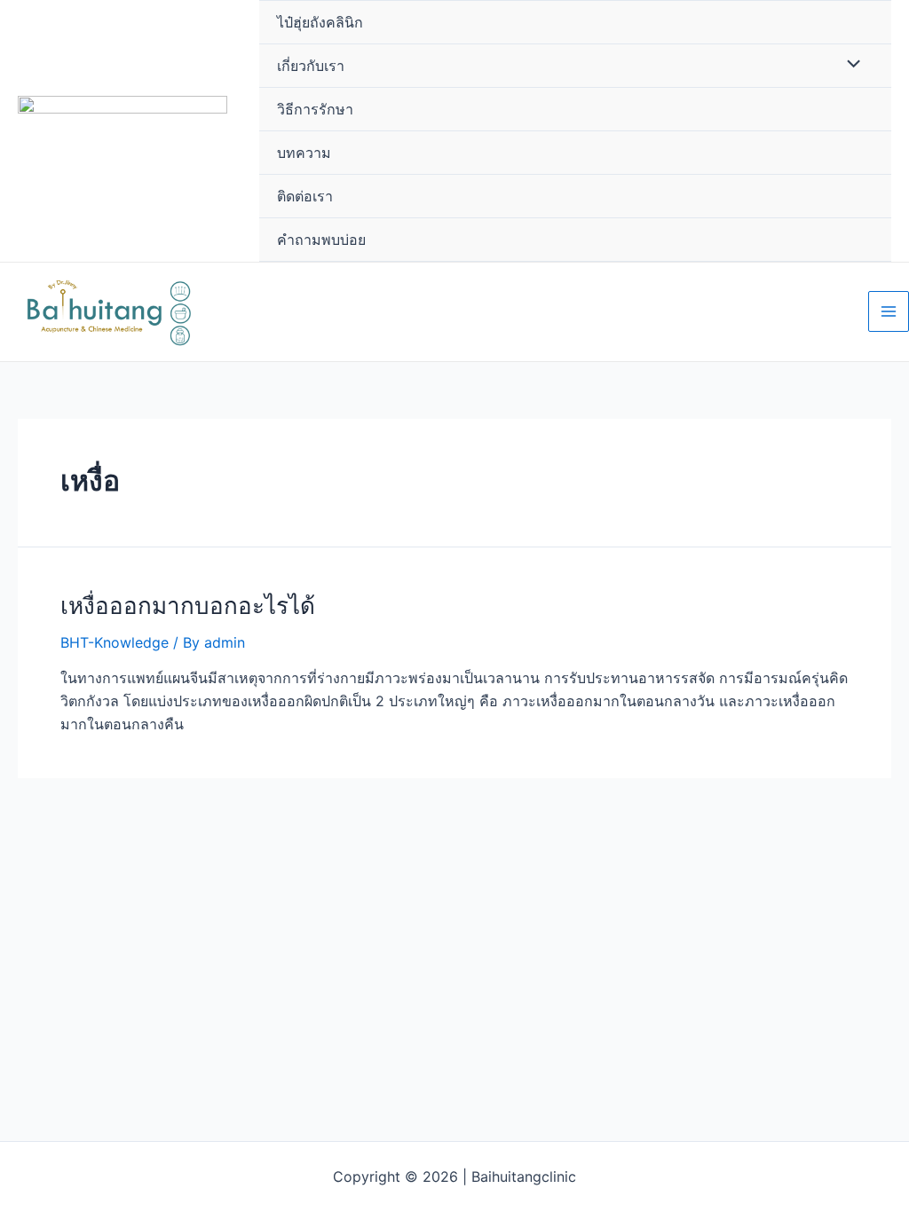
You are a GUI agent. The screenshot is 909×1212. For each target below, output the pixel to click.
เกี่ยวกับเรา (310, 66)
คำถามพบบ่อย (321, 239)
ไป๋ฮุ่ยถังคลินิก (320, 22)
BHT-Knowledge (114, 642)
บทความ (304, 152)
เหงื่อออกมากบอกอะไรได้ (187, 605)
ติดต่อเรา (305, 196)
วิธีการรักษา (315, 109)
